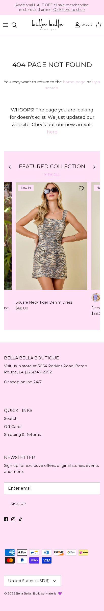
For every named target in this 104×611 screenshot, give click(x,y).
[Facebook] (6, 519)
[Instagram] (13, 519)
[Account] (76, 24)
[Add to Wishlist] (81, 188)
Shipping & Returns (22, 434)
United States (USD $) (29, 580)
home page (74, 81)
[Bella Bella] (47, 25)
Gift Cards (13, 426)
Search (10, 418)
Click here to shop (69, 9)
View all (52, 174)
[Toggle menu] (5, 24)
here (52, 132)
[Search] (16, 24)
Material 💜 (53, 593)
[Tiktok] (20, 519)
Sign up (18, 504)
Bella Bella (24, 593)
